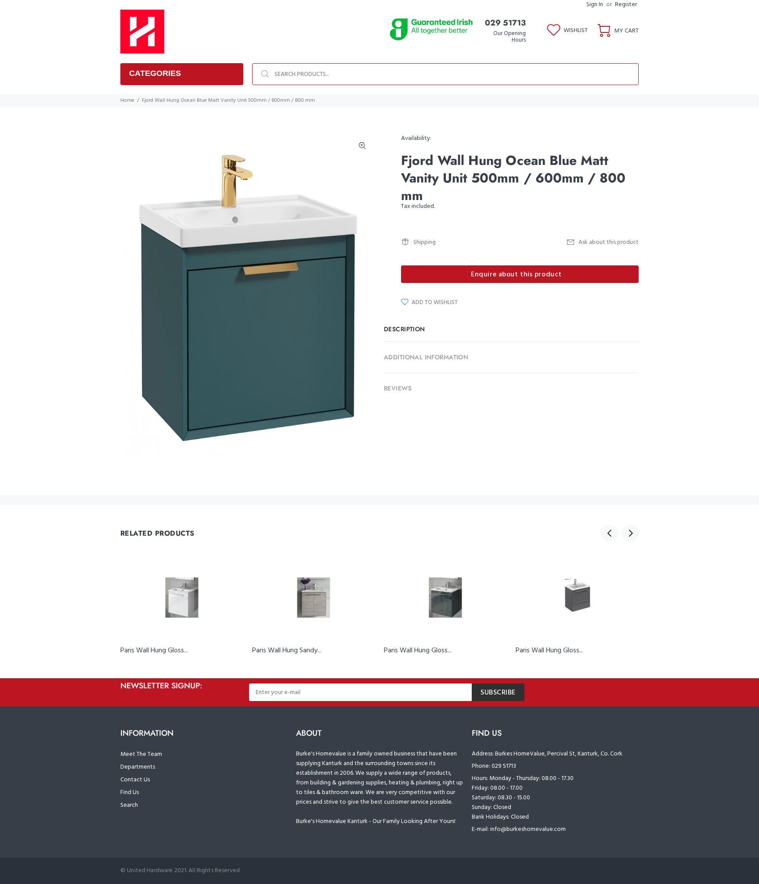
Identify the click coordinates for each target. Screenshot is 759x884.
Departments (137, 767)
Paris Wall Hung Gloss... (154, 650)
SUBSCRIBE (498, 692)
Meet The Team (141, 754)
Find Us (129, 792)
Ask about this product (608, 242)
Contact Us (135, 780)
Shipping (424, 242)
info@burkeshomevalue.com (528, 829)
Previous (609, 533)
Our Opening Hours (509, 37)
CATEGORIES (155, 73)
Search (129, 805)
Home (127, 100)
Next (630, 533)
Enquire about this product (516, 274)
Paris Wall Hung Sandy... (287, 650)
